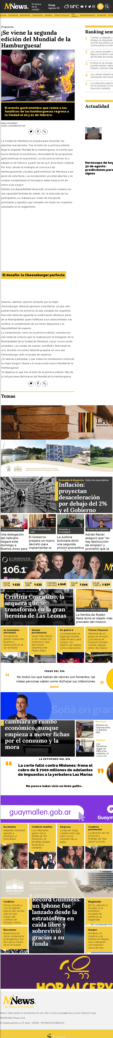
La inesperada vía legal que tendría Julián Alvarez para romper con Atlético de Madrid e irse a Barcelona (70, 640)
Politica (101, 740)
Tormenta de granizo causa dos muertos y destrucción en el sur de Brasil (13, 642)
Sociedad (13, 15)
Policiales (38, 15)
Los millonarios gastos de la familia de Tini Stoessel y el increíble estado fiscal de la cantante (41, 839)
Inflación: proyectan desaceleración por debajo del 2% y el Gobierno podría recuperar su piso (83, 503)
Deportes (25, 15)
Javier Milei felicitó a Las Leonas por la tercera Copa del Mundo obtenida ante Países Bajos (42, 643)
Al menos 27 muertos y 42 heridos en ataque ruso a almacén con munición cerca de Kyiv (98, 940)
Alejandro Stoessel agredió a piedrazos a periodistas (14, 834)
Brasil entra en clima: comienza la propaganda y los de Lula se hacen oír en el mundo (13, 939)
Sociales (101, 15)
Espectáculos (61, 15)
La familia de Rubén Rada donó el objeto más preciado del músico (94, 618)
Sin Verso (74, 15)
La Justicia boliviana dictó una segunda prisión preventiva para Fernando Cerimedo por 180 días (70, 547)
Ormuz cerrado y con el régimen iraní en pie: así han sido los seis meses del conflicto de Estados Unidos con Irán (14, 915)
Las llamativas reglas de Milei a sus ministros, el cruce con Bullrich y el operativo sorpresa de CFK (102, 755)
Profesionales (87, 15)
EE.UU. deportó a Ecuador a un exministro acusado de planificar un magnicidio (98, 912)
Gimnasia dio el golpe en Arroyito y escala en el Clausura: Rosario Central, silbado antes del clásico (98, 640)
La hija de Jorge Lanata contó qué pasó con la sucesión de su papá (70, 836)
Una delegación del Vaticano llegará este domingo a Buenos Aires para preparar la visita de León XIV (14, 545)
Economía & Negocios (71, 480)
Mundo (48, 15)
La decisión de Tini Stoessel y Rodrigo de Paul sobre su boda (98, 837)
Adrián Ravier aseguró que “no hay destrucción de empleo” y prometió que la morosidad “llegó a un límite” (98, 545)
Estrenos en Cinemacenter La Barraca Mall (103, 729)
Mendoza (101, 721)
